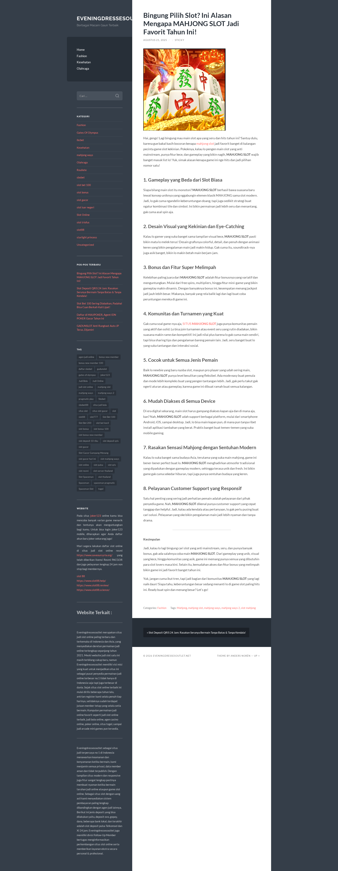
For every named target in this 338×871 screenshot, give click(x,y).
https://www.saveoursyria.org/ (94, 555)
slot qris (112, 464)
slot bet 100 (84, 185)
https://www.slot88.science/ (93, 589)
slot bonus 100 (101, 428)
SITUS (199, 324)
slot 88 (81, 576)
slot (114, 410)
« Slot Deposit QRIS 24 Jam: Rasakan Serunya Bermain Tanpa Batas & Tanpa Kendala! (196, 632)
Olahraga (83, 68)
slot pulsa (98, 464)
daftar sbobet (85, 369)
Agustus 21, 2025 (155, 40)
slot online (84, 464)
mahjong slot (104, 387)
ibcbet (80, 140)
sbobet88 (83, 405)
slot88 (80, 229)
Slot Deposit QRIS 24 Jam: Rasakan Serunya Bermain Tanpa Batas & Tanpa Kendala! (99, 292)
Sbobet (101, 399)
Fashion (82, 56)
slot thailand (104, 476)
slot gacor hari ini (87, 458)
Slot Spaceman (86, 476)
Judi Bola (83, 381)
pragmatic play (86, 399)
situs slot (83, 410)
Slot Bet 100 (109, 416)
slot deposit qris (111, 440)
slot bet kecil (102, 422)
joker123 (105, 375)
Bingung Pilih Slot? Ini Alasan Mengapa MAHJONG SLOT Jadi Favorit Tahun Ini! (99, 277)
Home (81, 49)
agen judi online (86, 357)
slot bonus (83, 192)
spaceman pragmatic (104, 482)
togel (100, 488)
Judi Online (98, 381)
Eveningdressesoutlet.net (118, 18)
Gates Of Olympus (87, 132)
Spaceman (84, 482)
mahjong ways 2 (106, 393)
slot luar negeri (85, 207)
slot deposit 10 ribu (88, 440)
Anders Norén (241, 655)
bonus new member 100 (91, 363)
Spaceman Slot (86, 488)
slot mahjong (248, 607)
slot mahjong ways (110, 458)
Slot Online (83, 214)
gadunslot (102, 369)
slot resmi (84, 470)
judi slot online (86, 387)
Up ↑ (257, 655)
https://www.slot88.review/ (93, 585)
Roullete (82, 170)
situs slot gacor (100, 410)
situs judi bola (100, 405)
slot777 (94, 416)
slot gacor (82, 199)
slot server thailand (103, 470)
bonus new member (109, 357)
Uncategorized (85, 244)
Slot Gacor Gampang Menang (93, 452)
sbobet (81, 177)
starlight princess (87, 237)
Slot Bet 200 (85, 422)
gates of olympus (87, 375)
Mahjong (182, 607)
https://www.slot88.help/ (91, 580)
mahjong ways (85, 155)
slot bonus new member (91, 434)
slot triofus (83, 222)
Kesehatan (84, 62)
